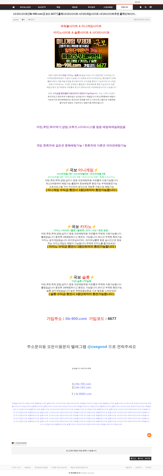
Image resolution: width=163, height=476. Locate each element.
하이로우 (91, 7)
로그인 (137, 2)
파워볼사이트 (17, 403)
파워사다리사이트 (72, 403)
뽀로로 (75, 7)
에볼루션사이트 (40, 403)
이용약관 (27, 467)
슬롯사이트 (51, 403)
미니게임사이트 (28, 403)
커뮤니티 (124, 7)
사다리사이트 (60, 403)
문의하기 (138, 467)
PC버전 (148, 467)
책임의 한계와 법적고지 (79, 467)
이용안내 (128, 467)
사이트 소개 (16, 467)
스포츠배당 (108, 7)
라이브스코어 (25, 7)
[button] (133, 458)
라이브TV (42, 7)
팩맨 (58, 7)
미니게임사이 (95, 403)
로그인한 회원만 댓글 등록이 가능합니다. (81, 451)
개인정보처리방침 (41, 467)
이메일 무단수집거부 (59, 467)
